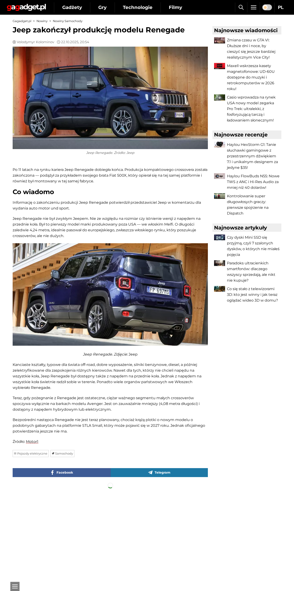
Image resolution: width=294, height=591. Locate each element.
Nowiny (42, 21)
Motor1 (32, 441)
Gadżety (72, 7)
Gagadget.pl (22, 21)
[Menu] (253, 7)
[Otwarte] (15, 586)
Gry (102, 7)
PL (281, 7)
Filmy (175, 7)
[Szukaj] (241, 7)
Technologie (138, 7)
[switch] (267, 7)
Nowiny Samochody (67, 21)
